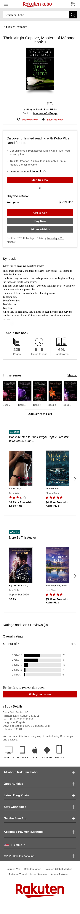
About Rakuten (59, 874)
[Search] (73, 14)
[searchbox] (40, 14)
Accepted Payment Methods (24, 831)
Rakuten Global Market (58, 868)
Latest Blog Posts (16, 795)
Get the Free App (15, 818)
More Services (38, 874)
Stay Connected (15, 806)
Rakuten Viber (32, 868)
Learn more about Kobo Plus (27, 171)
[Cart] (72, 4)
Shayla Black (34, 109)
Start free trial (40, 179)
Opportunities (13, 783)
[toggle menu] (6, 4)
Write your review (40, 694)
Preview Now (30, 119)
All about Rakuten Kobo (21, 772)
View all (72, 375)
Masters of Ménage (45, 113)
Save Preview (55, 119)
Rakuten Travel (18, 874)
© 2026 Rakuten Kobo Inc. (19, 855)
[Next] (75, 479)
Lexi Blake (50, 109)
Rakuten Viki (13, 868)
